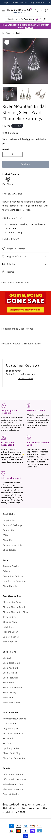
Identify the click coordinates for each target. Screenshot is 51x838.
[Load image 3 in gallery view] (41, 94)
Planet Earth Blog (11, 753)
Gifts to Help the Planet (14, 779)
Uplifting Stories (11, 748)
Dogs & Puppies (10, 728)
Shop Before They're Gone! (25, 309)
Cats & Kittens (10, 723)
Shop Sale (8, 697)
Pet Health (8, 738)
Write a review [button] (25, 378)
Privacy (6, 571)
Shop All (7, 657)
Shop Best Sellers (11, 662)
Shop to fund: (20, 19)
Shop (5, 2)
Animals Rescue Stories (14, 718)
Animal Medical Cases (14, 784)
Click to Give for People (14, 607)
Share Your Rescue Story (15, 758)
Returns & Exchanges (13, 525)
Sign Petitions (38, 2)
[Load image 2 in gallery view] (25, 94)
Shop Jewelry (9, 692)
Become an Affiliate (12, 544)
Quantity (6, 149)
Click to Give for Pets (13, 602)
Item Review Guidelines (14, 580)
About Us (7, 540)
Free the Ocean (10, 631)
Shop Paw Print (10, 667)
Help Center (9, 520)
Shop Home (8, 682)
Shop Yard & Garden (13, 687)
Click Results (9, 549)
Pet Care (7, 743)
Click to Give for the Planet (16, 612)
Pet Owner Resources (13, 733)
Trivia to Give (9, 616)
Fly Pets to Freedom (13, 789)
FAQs (5, 535)
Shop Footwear (10, 677)
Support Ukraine (11, 794)
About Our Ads (10, 585)
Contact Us (8, 530)
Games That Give (11, 636)
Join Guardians (19, 2)
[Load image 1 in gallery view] (10, 94)
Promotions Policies (13, 575)
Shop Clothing (10, 672)
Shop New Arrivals (12, 702)
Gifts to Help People (13, 774)
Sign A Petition (10, 641)
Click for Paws (10, 621)
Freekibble (8, 626)
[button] (36, 10)
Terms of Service (11, 566)
